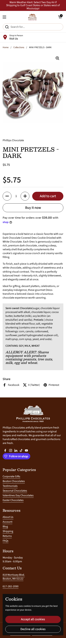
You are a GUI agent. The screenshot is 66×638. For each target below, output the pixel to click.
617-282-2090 (10, 586)
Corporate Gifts (11, 476)
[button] (7, 196)
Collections (18, 47)
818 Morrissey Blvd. (14, 575)
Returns (7, 536)
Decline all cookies (33, 629)
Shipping (8, 531)
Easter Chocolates (13, 500)
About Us (8, 517)
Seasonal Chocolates (15, 491)
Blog (5, 526)
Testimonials (10, 486)
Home (6, 47)
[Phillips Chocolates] (32, 17)
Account (7, 522)
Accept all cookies (33, 619)
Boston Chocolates (14, 481)
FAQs (5, 541)
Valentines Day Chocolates (18, 495)
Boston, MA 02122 (13, 579)
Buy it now (33, 207)
